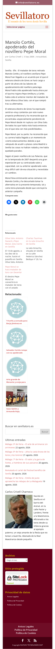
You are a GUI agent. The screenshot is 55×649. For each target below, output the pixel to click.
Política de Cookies (14, 605)
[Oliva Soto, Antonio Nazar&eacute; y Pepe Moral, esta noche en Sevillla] (15, 250)
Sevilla (8, 60)
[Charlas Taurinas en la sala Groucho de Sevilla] (36, 249)
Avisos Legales (13, 596)
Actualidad (41, 56)
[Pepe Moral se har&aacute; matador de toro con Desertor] (15, 277)
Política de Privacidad (15, 601)
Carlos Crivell (15, 56)
